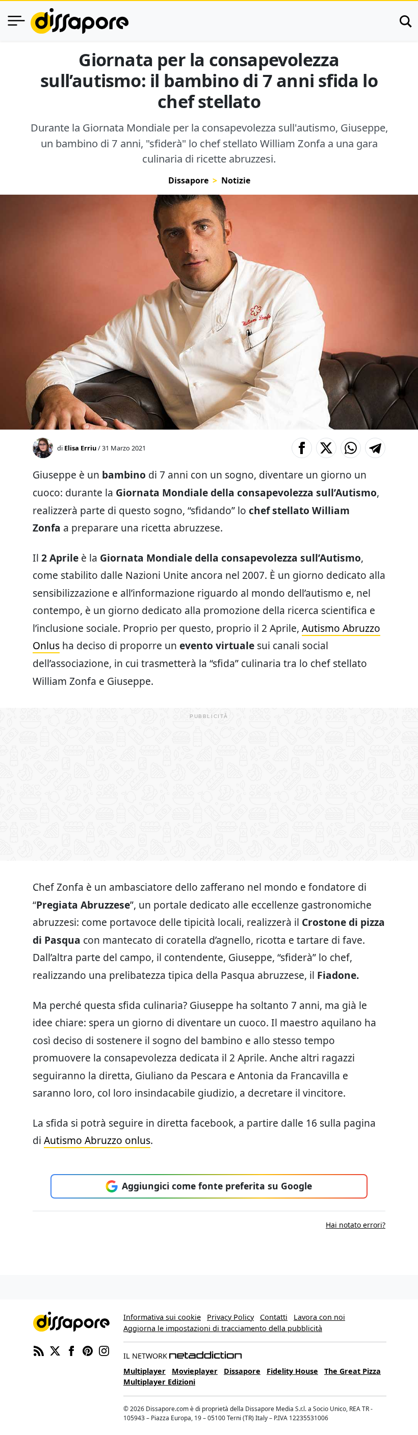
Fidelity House (292, 1371)
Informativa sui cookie (162, 1317)
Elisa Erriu (80, 448)
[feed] (39, 1350)
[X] (55, 1350)
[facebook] (71, 1350)
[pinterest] (88, 1350)
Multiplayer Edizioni (159, 1382)
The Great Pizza (352, 1371)
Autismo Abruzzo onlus (97, 1140)
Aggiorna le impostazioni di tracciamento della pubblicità (222, 1328)
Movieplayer (195, 1371)
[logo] (79, 21)
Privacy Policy (230, 1317)
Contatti (274, 1317)
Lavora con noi (319, 1317)
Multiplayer (144, 1371)
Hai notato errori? (355, 1225)
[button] (302, 448)
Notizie (235, 180)
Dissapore (188, 180)
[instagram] (104, 1350)
